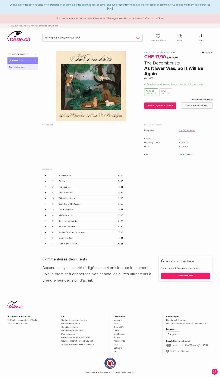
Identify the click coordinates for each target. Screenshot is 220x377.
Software (118, 348)
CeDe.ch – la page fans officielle (22, 320)
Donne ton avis (185, 275)
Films (116, 323)
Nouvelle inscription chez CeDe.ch (77, 341)
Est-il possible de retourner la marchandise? (186, 323)
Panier (202, 40)
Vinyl (165, 92)
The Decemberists (187, 130)
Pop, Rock (183, 147)
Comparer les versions (201, 99)
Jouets (117, 337)
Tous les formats (17, 67)
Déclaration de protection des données (70, 4)
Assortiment (20, 54)
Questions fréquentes (176, 320)
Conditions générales (71, 327)
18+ (115, 351)
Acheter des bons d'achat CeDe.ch (77, 344)
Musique (17, 60)
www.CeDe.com (145, 18)
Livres (116, 330)
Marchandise (120, 334)
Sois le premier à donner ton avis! (159, 53)
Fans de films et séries (18, 323)
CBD (116, 344)
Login (179, 40)
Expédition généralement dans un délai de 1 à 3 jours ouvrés (175, 84)
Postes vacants (68, 334)
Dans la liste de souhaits (196, 105)
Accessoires (119, 341)
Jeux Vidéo (119, 327)
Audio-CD (151, 92)
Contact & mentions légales (74, 320)
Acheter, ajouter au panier (160, 105)
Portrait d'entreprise (70, 323)
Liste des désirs (158, 40)
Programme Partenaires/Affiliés (75, 337)
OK (110, 8)
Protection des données (72, 330)
